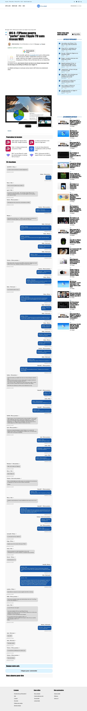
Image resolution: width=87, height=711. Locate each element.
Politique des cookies (18, 703)
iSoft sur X (56, 698)
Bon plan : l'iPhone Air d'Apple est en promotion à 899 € (69, 54)
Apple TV (16, 47)
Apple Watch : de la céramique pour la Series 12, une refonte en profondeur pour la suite (69, 75)
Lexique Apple (37, 700)
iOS (8, 29)
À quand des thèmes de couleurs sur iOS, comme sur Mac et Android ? (75, 165)
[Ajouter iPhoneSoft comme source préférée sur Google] (29, 51)
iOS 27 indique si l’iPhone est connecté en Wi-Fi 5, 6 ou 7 (68, 86)
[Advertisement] (43, 19)
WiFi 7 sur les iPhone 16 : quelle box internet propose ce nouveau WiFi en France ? (19, 155)
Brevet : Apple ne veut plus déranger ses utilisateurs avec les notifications (75, 175)
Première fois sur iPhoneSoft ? (20, 693)
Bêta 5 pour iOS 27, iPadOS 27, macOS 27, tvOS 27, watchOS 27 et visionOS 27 (75, 231)
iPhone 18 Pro (17, 1)
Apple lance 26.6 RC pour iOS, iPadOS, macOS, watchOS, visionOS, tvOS (75, 326)
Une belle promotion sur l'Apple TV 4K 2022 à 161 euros (69, 91)
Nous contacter (37, 693)
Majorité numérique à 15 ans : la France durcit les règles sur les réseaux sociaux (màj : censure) (68, 64)
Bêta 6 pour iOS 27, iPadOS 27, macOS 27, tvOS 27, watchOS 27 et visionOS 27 (75, 144)
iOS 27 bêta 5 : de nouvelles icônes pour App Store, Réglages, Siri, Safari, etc (74, 220)
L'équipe (16, 698)
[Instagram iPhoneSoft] (78, 2)
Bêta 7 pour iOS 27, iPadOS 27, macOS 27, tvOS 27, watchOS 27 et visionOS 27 (75, 122)
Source (9, 130)
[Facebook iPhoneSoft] (76, 2)
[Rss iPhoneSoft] (81, 2)
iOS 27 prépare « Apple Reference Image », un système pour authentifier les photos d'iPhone (75, 208)
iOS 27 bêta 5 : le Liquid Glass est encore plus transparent (74, 186)
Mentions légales (17, 705)
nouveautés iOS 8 (34, 55)
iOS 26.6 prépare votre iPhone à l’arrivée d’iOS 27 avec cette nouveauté (74, 304)
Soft (43, 6)
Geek (24, 5)
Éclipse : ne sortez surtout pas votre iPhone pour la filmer (69, 59)
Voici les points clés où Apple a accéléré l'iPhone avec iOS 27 (75, 294)
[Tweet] (6, 32)
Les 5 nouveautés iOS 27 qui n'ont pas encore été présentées (75, 251)
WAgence (56, 696)
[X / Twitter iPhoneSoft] (74, 2)
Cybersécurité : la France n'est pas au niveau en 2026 (69, 70)
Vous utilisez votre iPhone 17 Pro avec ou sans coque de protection (69, 44)
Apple (20, 5)
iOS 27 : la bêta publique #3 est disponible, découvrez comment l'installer (75, 197)
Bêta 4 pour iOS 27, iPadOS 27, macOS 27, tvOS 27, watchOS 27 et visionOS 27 (75, 316)
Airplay (10, 47)
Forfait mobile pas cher (38, 696)
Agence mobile (57, 693)
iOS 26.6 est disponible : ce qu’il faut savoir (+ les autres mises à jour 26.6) (75, 284)
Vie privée (16, 700)
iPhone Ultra (11, 1)
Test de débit (36, 698)
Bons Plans (14, 5)
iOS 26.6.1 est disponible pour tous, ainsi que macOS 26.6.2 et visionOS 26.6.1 (74, 133)
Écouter (43, 44)
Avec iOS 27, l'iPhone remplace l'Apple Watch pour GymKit (75, 241)
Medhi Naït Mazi (15, 44)
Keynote (6, 1)
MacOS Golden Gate (28, 1)
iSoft (15, 696)
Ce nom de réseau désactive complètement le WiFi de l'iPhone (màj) (43, 149)
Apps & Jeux (8, 5)
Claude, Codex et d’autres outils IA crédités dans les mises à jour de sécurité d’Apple (74, 272)
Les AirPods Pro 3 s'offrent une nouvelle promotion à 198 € (68, 81)
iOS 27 (22, 1)
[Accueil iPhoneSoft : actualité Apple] (5, 29)
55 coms (37, 44)
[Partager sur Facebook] (6, 34)
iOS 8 (21, 47)
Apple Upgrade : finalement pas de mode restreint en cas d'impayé (75, 261)
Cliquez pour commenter (29, 671)
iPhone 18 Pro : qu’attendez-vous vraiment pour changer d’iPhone (68, 49)
